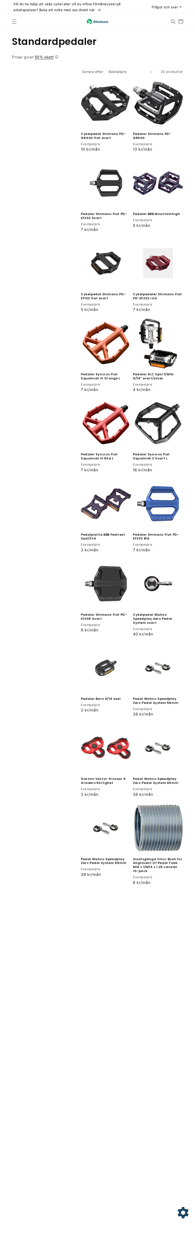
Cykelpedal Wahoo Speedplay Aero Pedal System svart (152, 619)
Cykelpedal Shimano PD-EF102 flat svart (103, 296)
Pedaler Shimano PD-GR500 (152, 136)
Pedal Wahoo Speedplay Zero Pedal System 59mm (103, 861)
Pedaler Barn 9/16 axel (101, 699)
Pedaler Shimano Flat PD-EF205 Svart (104, 617)
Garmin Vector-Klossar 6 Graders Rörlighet (103, 781)
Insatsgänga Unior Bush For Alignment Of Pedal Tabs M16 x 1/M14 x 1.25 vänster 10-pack (158, 865)
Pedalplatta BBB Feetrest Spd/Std (103, 537)
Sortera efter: (93, 72)
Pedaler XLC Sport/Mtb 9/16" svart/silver (153, 376)
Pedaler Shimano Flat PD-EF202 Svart (104, 216)
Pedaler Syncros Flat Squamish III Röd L (99, 457)
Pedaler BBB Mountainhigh (156, 214)
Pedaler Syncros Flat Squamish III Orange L (100, 376)
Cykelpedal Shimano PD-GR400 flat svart (103, 136)
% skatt (44, 57)
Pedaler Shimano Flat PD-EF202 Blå (156, 537)
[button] (14, 21)
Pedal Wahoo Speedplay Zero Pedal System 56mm (155, 701)
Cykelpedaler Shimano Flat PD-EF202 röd (157, 296)
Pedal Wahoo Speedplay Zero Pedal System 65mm (155, 781)
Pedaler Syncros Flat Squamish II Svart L (151, 457)
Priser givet (33, 57)
